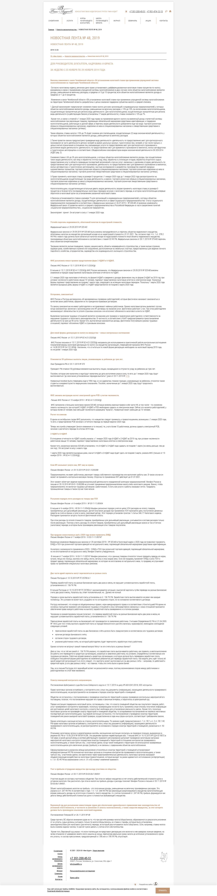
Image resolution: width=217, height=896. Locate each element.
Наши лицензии (98, 851)
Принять (163, 890)
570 (127, 376)
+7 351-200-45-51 (137, 11)
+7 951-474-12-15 (155, 11)
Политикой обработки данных (58, 891)
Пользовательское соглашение (82, 871)
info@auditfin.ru (76, 864)
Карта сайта (74, 878)
